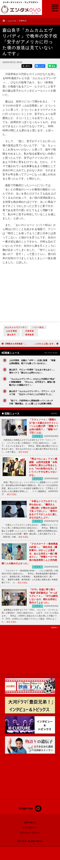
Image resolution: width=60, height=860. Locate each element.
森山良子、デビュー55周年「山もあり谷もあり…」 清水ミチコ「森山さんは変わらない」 (32, 371)
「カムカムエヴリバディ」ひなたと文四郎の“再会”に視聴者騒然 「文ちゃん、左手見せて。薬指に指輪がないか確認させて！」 (32, 382)
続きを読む (24, 452)
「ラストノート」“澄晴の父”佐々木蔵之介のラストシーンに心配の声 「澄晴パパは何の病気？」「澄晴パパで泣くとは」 (43, 426)
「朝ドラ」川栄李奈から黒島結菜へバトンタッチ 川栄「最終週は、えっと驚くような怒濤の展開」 (32, 402)
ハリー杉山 (38, 327)
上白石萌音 (11, 331)
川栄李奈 (29, 331)
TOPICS (22, 21)
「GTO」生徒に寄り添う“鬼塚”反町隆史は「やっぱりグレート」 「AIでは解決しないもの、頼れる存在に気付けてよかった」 (43, 596)
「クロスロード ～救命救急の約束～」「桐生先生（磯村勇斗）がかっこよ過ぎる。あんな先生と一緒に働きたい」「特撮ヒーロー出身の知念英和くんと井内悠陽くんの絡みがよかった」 (30, 553)
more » (54, 627)
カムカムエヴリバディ (16, 327)
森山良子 (11, 335)
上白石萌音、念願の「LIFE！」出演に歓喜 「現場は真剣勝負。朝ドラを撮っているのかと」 (32, 362)
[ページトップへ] (30, 811)
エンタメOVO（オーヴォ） (21, 9)
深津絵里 (29, 335)
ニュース (12, 21)
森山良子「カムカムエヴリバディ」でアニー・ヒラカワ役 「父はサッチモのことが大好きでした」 (32, 392)
